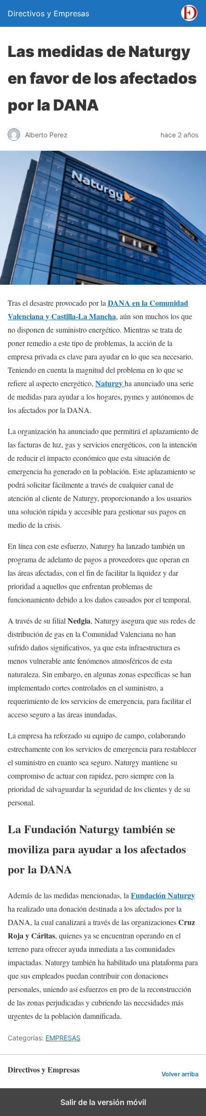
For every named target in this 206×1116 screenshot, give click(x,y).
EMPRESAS (63, 1038)
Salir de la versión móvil (103, 1102)
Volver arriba (179, 1074)
